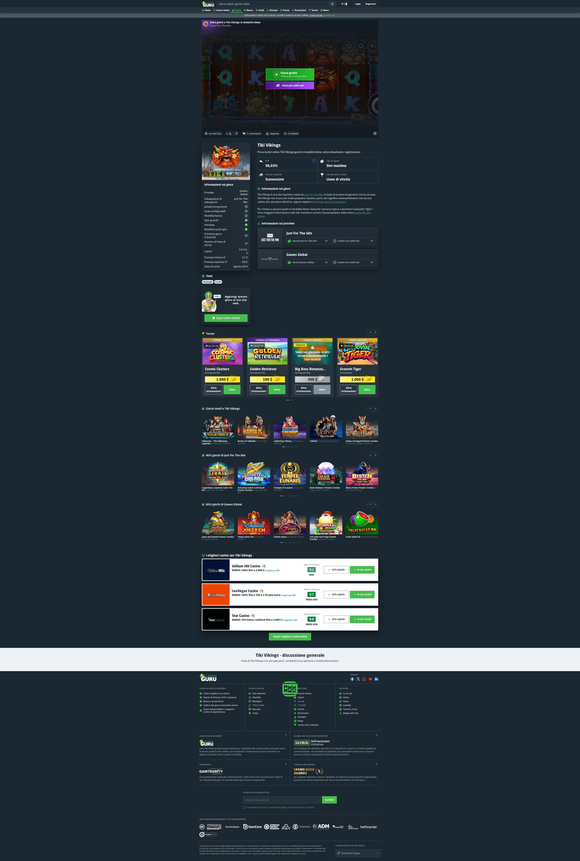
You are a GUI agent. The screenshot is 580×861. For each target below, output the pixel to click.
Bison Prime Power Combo (361, 489)
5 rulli (218, 282)
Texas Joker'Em (251, 538)
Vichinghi (207, 282)
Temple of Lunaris (288, 489)
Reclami (274, 10)
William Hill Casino (246, 566)
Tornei (314, 10)
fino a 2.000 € (261, 619)
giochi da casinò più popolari (329, 201)
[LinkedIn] (376, 679)
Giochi (238, 10)
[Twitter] (358, 679)
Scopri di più (316, 15)
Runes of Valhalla (252, 442)
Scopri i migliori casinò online (290, 636)
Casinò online (223, 10)
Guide (261, 10)
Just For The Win (313, 194)
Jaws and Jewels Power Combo (218, 538)
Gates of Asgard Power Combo (362, 442)
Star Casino (241, 615)
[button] (291, 133)
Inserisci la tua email (254, 797)
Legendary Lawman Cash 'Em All (217, 489)
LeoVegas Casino (245, 591)
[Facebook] (352, 679)
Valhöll (324, 441)
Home (208, 10)
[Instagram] (364, 679)
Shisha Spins (289, 537)
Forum (286, 10)
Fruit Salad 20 (361, 537)
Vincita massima (273, 174)
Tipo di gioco (332, 160)
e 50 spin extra (260, 595)
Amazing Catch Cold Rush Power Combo (253, 490)
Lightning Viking (288, 442)
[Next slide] (375, 332)
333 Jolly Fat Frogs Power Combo (323, 538)
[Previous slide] (370, 332)
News (326, 10)
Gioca (232, 389)
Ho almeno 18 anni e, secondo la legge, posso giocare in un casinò (280, 807)
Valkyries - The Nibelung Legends (216, 442)
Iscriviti (329, 799)
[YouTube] (370, 679)
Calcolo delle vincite (336, 174)
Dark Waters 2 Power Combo (325, 489)
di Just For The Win (220, 25)
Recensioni (300, 10)
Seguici (354, 675)
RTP (267, 160)
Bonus (250, 10)
